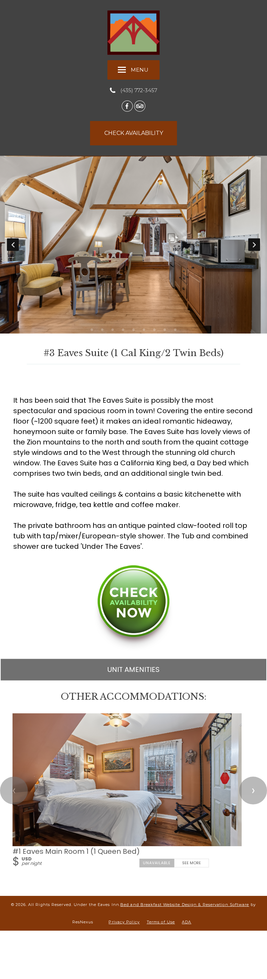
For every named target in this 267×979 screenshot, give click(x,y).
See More (191, 863)
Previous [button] (13, 245)
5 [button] (133, 330)
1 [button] (91, 330)
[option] (133, 245)
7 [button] (154, 330)
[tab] (91, 330)
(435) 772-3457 (138, 90)
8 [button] (164, 330)
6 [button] (143, 330)
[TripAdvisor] (139, 106)
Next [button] (254, 245)
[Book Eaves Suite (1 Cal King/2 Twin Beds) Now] (133, 649)
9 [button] (175, 330)
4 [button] (123, 330)
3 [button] (112, 330)
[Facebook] (127, 106)
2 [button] (102, 330)
